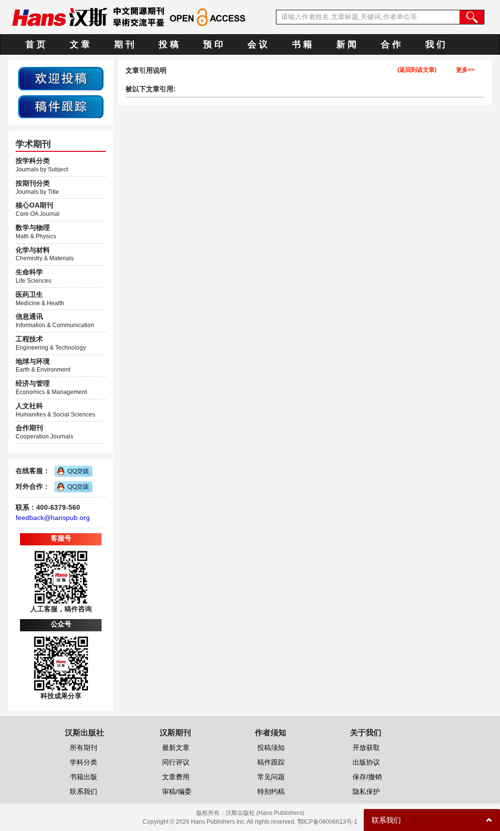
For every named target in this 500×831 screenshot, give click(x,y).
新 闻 (346, 44)
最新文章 (175, 747)
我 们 (435, 44)
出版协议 (366, 762)
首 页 (35, 44)
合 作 (391, 44)
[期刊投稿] (61, 78)
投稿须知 (271, 747)
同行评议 (175, 762)
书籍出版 (83, 777)
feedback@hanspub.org (53, 517)
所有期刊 (83, 747)
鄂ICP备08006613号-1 (327, 821)
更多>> (465, 70)
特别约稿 (271, 791)
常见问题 (271, 777)
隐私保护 (366, 791)
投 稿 (169, 44)
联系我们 (83, 791)
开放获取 (366, 747)
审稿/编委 (176, 791)
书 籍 (302, 44)
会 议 (258, 44)
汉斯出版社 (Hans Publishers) (265, 813)
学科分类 (83, 762)
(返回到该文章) (417, 70)
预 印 (213, 44)
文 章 (80, 44)
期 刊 (124, 44)
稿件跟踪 (271, 762)
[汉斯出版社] (59, 17)
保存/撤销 (367, 777)
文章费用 (175, 777)
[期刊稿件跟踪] (61, 106)
